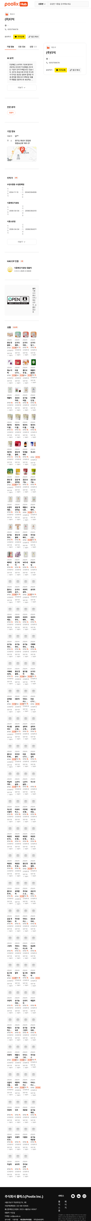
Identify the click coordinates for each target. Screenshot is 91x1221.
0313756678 (13, 29)
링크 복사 (34, 37)
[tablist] (22, 48)
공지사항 (7, 1220)
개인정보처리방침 (26, 1220)
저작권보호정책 (38, 1220)
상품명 (40, 4)
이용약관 (15, 1220)
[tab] (10, 47)
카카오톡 (21, 37)
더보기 (20, 87)
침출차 (11, 113)
